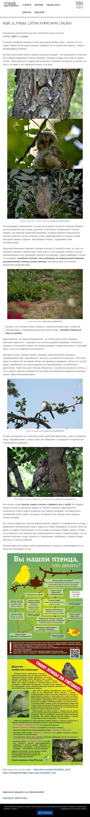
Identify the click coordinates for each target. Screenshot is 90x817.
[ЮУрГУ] (79, 4)
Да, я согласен (45, 813)
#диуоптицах (20, 798)
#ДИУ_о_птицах (20, 36)
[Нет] (87, 810)
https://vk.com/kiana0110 (60, 221)
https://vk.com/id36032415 (52, 321)
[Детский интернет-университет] (11, 4)
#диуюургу (8, 798)
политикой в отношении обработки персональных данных (39, 809)
